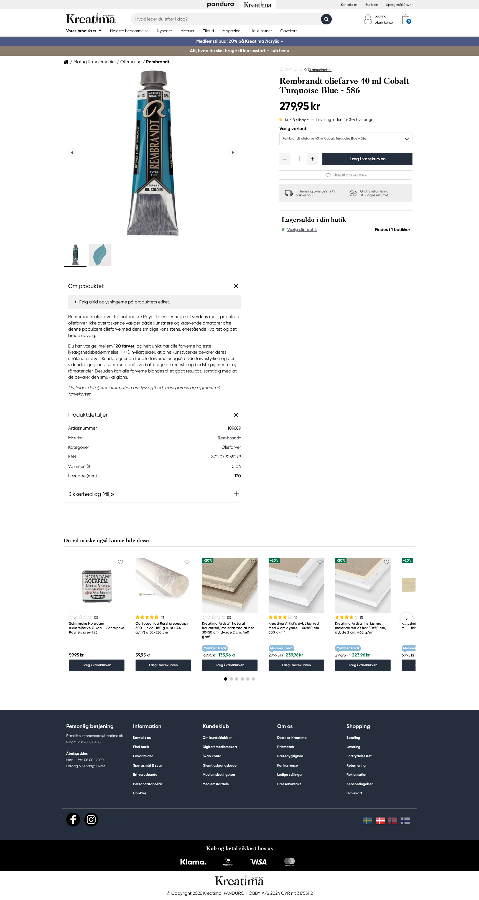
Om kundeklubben (217, 738)
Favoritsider (143, 756)
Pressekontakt (289, 784)
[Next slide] (233, 152)
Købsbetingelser (359, 784)
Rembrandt (157, 61)
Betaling (353, 738)
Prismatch (285, 747)
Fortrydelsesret (359, 756)
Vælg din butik (302, 229)
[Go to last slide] (72, 152)
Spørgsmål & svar (399, 5)
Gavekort (354, 793)
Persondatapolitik (148, 784)
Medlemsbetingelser (219, 774)
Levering (353, 747)
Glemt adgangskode (219, 765)
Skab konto (383, 22)
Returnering (356, 765)
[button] (84, 30)
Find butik (141, 747)
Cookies (139, 793)
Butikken (371, 5)
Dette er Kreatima (292, 738)
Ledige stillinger (290, 774)
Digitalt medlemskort (220, 747)
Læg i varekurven (368, 158)
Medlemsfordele (216, 784)
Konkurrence (287, 765)
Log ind (380, 16)
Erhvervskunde (145, 774)
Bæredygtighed (290, 756)
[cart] (406, 19)
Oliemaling (131, 61)
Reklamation (356, 774)
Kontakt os (349, 5)
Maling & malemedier (94, 61)
